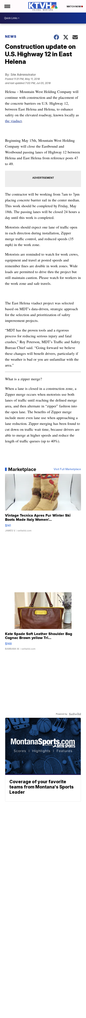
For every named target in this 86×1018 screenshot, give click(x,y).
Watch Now (74, 6)
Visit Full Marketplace (67, 469)
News (10, 36)
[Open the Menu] (7, 6)
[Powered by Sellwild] (75, 714)
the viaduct (13, 120)
